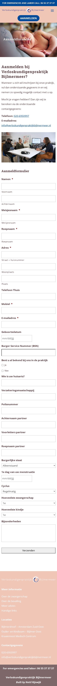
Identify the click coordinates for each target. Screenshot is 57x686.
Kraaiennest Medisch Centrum (18, 636)
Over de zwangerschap (14, 596)
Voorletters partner (13, 432)
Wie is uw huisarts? (13, 376)
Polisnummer (9, 404)
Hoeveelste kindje (12, 509)
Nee (6, 370)
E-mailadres (9, 318)
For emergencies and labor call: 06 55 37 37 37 (28, 3)
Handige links (9, 610)
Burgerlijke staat (11, 460)
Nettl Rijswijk (33, 682)
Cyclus (5, 486)
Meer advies (8, 605)
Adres (6, 247)
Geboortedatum (11, 332)
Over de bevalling (11, 601)
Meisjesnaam (10, 210)
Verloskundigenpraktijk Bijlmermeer (28, 677)
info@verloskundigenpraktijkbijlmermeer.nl (26, 125)
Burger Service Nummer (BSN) (20, 346)
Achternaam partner (14, 418)
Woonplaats (8, 272)
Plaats (5, 284)
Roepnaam (9, 229)
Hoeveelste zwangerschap (17, 497)
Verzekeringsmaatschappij (17, 390)
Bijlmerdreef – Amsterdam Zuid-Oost (22, 626)
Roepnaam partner (13, 446)
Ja (5, 364)
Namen (7, 179)
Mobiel (6, 304)
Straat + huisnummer (13, 260)
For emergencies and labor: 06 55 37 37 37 (28, 668)
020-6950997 (21, 116)
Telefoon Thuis (10, 290)
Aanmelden (28, 18)
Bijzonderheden (11, 521)
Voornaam (7, 191)
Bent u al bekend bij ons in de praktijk (24, 360)
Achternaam (8, 204)
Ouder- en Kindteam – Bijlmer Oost (21, 631)
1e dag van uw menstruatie (18, 472)
